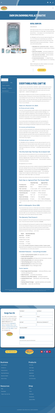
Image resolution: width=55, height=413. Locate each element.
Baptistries (31, 373)
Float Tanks (31, 370)
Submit (22, 337)
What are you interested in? (43, 322)
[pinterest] (50, 352)
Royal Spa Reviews (5, 373)
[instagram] (47, 352)
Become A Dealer (4, 375)
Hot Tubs (31, 365)
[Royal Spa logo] (4, 6)
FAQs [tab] (11, 82)
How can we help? (24, 327)
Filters (30, 391)
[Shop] (47, 2)
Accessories (31, 396)
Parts (30, 388)
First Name (22, 311)
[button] (1, 2)
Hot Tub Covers (32, 378)
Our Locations (4, 365)
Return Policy (4, 378)
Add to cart (42, 70)
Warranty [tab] (4, 88)
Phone (38, 316)
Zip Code (22, 322)
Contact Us (3, 367)
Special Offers (32, 399)
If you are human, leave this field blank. (28, 340)
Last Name (39, 311)
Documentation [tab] (5, 91)
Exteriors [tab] (10, 88)
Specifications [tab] (5, 82)
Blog (2, 388)
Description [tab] (4, 79)
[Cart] (50, 2)
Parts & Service (4, 370)
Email (21, 316)
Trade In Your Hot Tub (5, 394)
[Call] (52, 2)
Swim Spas (31, 367)
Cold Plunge (31, 375)
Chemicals (31, 394)
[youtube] (42, 352)
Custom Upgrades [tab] (6, 85)
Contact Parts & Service (11, 326)
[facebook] (44, 352)
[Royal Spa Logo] (29, 349)
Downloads (3, 391)
